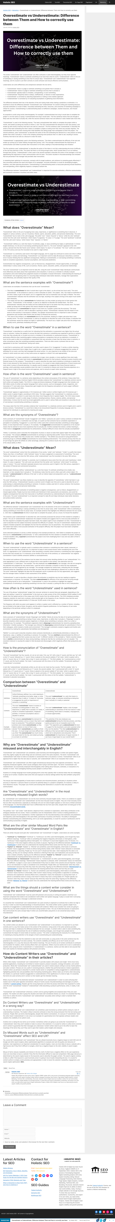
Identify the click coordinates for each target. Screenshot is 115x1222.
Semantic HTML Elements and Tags (14, 1180)
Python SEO (48, 2)
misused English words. (18, 807)
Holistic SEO (9, 2)
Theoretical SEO (67, 2)
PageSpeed (89, 2)
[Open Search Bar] (109, 2)
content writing (16, 984)
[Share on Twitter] (101, 1220)
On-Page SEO (79, 2)
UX (96, 2)
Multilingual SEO (36, 1195)
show (21, 220)
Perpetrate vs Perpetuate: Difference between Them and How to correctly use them (27, 1093)
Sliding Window (8, 1168)
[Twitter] (80, 1074)
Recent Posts (12, 1068)
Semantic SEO (35, 1193)
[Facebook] (78, 1074)
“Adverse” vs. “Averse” (20, 880)
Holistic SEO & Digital (32, 1073)
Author (5, 1068)
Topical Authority (36, 1190)
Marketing (103, 2)
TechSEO (57, 2)
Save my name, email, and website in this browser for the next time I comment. (30, 1142)
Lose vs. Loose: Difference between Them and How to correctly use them (24, 1094)
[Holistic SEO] (7, 1072)
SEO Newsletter (108, 1214)
